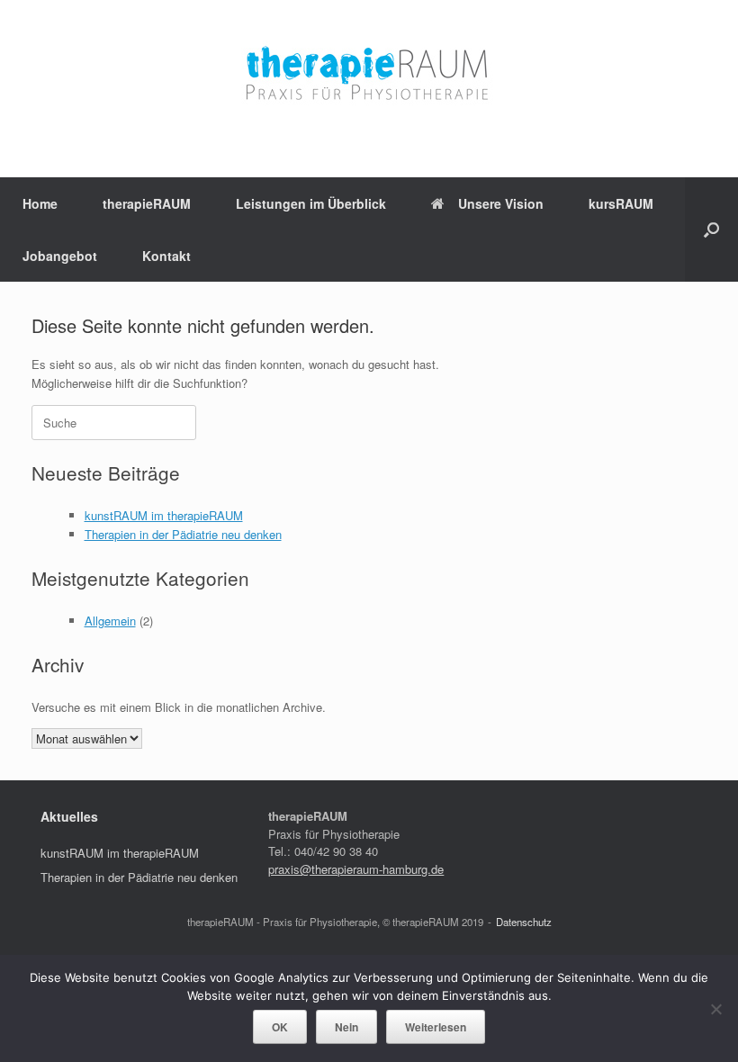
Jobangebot (59, 256)
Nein (346, 1027)
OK (280, 1027)
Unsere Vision (501, 203)
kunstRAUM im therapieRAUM (164, 515)
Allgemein (110, 620)
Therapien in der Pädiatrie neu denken (183, 534)
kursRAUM (621, 203)
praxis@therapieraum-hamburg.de (356, 869)
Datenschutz (524, 921)
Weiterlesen (435, 1027)
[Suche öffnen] (711, 229)
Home (40, 203)
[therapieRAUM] (369, 75)
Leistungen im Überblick (311, 203)
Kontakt (166, 256)
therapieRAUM (147, 203)
